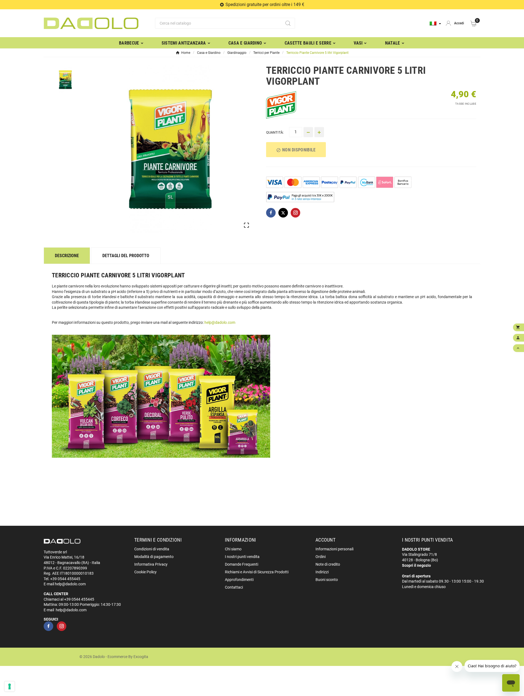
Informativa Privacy (151, 564)
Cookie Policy (145, 572)
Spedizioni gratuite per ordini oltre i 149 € (264, 4)
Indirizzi (322, 572)
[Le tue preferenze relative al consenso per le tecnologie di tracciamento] (9, 686)
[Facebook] (48, 626)
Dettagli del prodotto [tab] (125, 255)
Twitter (283, 213)
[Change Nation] (435, 23)
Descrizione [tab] (67, 255)
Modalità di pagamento (154, 556)
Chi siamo (233, 549)
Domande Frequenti (241, 564)
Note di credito (327, 564)
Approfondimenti (239, 579)
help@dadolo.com (219, 322)
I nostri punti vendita (242, 556)
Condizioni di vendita (151, 549)
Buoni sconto (326, 579)
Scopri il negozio (416, 565)
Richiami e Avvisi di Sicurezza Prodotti (256, 572)
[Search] (287, 23)
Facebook (271, 213)
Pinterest (295, 213)
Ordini (320, 556)
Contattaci (234, 587)
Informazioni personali (334, 549)
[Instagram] (61, 626)
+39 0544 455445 (65, 579)
